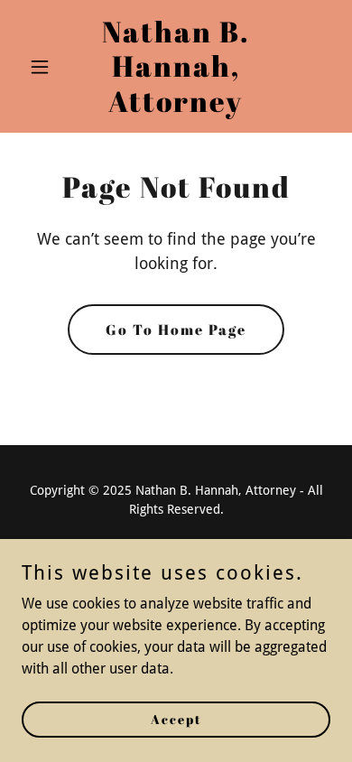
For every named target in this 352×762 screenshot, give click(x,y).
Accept (176, 719)
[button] (45, 67)
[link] (175, 107)
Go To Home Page (176, 329)
